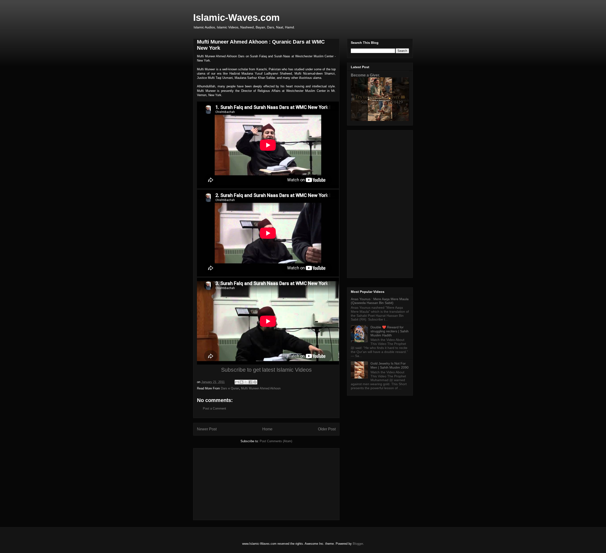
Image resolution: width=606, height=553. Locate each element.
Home (267, 429)
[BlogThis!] (241, 382)
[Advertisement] (266, 483)
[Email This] (237, 382)
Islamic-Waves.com (236, 17)
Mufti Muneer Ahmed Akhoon (261, 388)
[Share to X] (246, 382)
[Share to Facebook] (250, 382)
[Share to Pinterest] (255, 382)
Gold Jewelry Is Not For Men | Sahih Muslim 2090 (389, 365)
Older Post (327, 429)
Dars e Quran (230, 388)
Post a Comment (214, 408)
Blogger (358, 543)
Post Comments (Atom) (276, 441)
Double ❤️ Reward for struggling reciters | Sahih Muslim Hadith (389, 331)
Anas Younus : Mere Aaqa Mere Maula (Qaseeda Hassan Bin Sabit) (380, 301)
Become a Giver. (365, 75)
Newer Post (207, 429)
